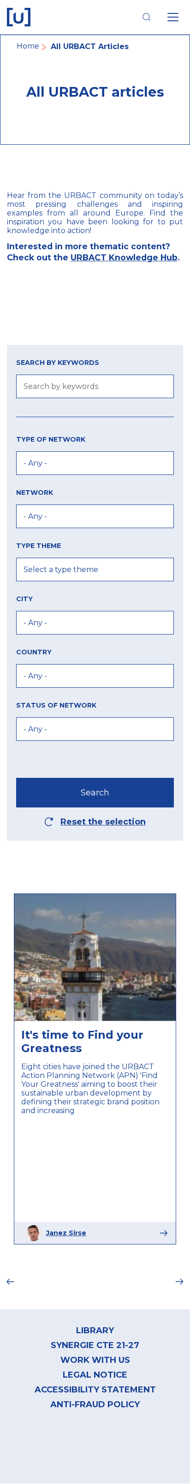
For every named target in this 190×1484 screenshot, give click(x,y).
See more (163, 1233)
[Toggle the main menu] (173, 17)
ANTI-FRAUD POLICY (95, 1404)
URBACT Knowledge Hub (124, 257)
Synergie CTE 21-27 (95, 1345)
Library (95, 1330)
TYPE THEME (38, 545)
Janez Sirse (66, 1233)
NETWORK (34, 492)
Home (28, 46)
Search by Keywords (57, 362)
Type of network (50, 439)
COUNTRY (34, 652)
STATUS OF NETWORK (56, 705)
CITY (24, 599)
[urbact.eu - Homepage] (18, 17)
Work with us (95, 1360)
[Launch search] (147, 17)
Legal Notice (95, 1375)
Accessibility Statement (95, 1390)
